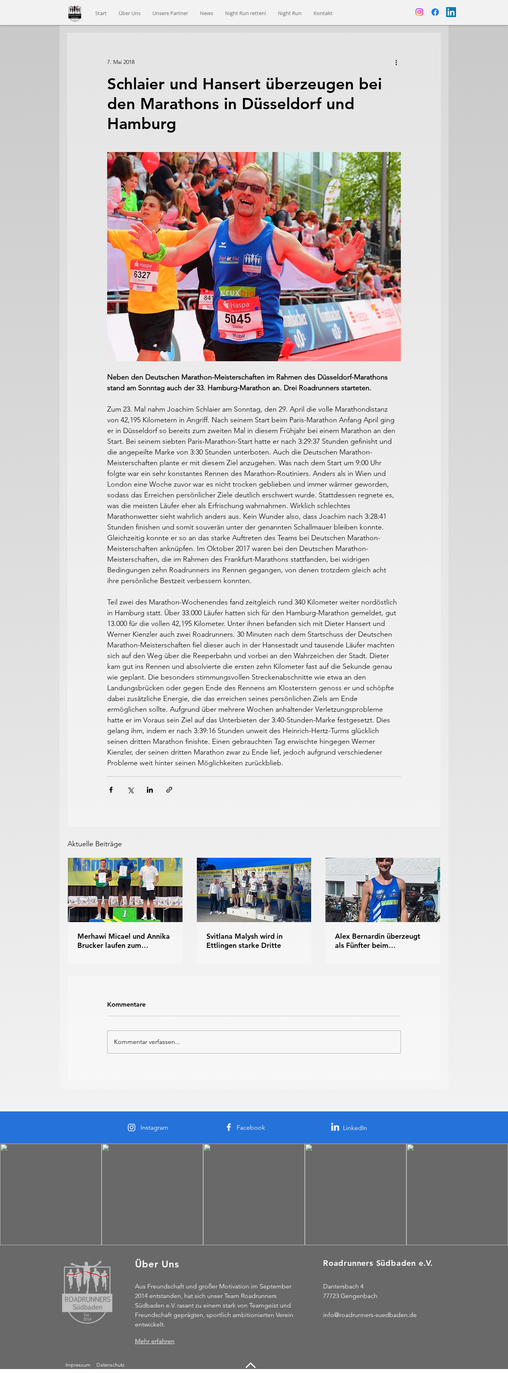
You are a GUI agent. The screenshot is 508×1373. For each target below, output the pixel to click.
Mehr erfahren (155, 1341)
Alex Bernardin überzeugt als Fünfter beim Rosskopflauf (377, 941)
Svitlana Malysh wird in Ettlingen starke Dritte (244, 941)
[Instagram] (419, 12)
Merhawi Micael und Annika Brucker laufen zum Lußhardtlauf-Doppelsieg (123, 941)
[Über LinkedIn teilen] (150, 789)
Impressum (77, 1365)
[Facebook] (435, 12)
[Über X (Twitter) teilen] (130, 789)
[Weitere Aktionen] (396, 62)
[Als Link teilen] (169, 789)
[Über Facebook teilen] (111, 789)
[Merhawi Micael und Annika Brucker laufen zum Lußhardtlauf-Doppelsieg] (125, 890)
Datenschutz (111, 1365)
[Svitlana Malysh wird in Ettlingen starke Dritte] (254, 890)
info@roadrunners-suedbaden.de (370, 1315)
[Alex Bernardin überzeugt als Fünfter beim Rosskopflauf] (382, 890)
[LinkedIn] (451, 12)
